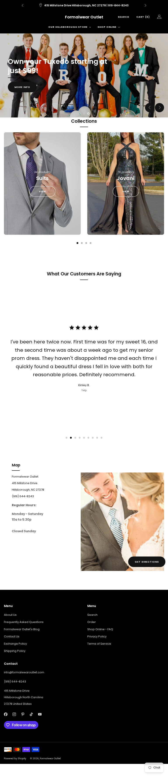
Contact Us (11, 636)
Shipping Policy (14, 651)
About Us (10, 615)
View (42, 191)
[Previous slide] (149, 107)
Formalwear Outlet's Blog (22, 629)
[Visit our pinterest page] (22, 714)
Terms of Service (99, 644)
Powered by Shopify (15, 758)
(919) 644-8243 (15, 681)
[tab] (77, 243)
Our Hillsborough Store (68, 27)
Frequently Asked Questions (24, 622)
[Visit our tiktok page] (31, 714)
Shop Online (107, 27)
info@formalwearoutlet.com (24, 672)
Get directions (147, 562)
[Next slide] (159, 107)
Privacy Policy (97, 636)
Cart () (143, 17)
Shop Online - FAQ (100, 629)
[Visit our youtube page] (39, 714)
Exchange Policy (15, 644)
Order (91, 622)
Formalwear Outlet (84, 17)
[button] (79, 113)
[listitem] (84, 5)
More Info (22, 87)
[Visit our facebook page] (5, 714)
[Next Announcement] (145, 5)
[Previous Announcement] (22, 5)
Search (123, 17)
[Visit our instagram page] (14, 714)
